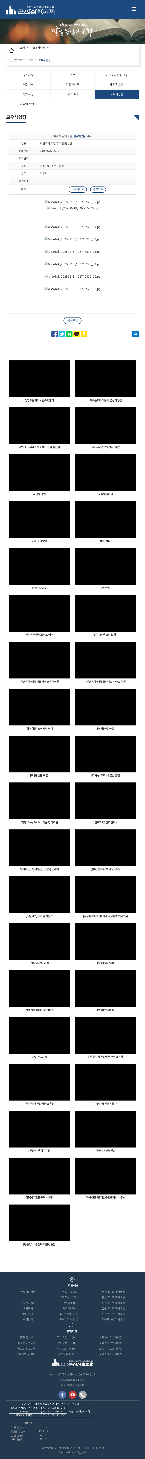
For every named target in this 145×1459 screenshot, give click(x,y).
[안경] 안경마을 (105, 1010)
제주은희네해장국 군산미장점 (106, 400)
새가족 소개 (116, 84)
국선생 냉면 (39, 494)
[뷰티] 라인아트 (105, 728)
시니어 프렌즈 (28, 104)
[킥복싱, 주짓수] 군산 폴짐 (105, 775)
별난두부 (106, 587)
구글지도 (98, 189)
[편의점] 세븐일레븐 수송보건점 (105, 1056)
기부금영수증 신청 (116, 75)
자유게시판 (72, 84)
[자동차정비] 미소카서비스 (39, 1010)
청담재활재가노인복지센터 (39, 400)
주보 (72, 75)
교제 (22, 47)
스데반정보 (80, 1452)
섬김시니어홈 (39, 587)
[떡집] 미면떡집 (105, 963)
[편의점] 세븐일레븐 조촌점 (39, 1103)
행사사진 (28, 94)
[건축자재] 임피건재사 (106, 822)
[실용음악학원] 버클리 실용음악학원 (39, 681)
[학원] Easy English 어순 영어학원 (39, 822)
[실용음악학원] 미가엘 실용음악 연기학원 (105, 916)
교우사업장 (39, 47)
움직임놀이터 (105, 494)
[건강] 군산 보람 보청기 (105, 634)
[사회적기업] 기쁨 (39, 963)
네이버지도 (78, 189)
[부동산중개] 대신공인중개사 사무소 (105, 1197)
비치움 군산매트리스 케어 (39, 634)
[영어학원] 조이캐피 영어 (39, 728)
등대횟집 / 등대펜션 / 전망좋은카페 (39, 869)
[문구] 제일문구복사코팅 (39, 1197)
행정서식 (28, 84)
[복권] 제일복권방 (105, 1150)
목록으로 (72, 320)
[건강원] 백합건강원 (39, 1150)
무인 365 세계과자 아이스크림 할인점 (39, 447)
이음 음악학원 (39, 540)
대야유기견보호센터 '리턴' (106, 447)
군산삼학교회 (16, 60)
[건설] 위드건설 (39, 1056)
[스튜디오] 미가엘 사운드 (39, 916)
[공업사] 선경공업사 (106, 1103)
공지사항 (28, 75)
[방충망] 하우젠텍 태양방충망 (39, 1244)
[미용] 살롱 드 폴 (39, 775)
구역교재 (72, 94)
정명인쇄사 (106, 540)
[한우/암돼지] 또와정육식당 (106, 869)
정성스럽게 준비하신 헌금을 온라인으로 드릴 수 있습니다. (50, 1410)
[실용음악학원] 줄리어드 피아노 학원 (106, 681)
